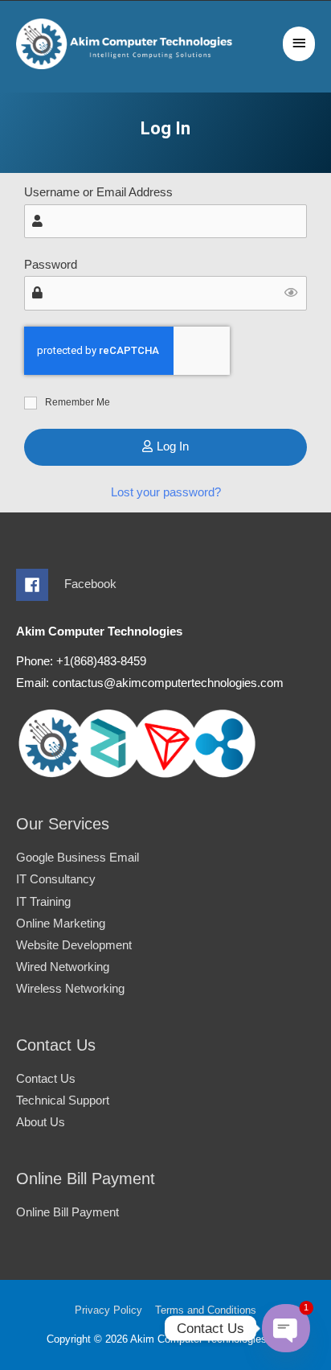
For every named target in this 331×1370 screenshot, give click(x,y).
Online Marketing (60, 923)
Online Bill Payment (67, 1212)
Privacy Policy (108, 1310)
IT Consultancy (56, 879)
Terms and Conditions (205, 1310)
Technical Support (62, 1100)
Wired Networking (62, 967)
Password (50, 264)
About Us (40, 1122)
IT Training (43, 901)
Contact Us (46, 1078)
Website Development (74, 945)
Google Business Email (77, 857)
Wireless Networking (70, 988)
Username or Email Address (98, 192)
